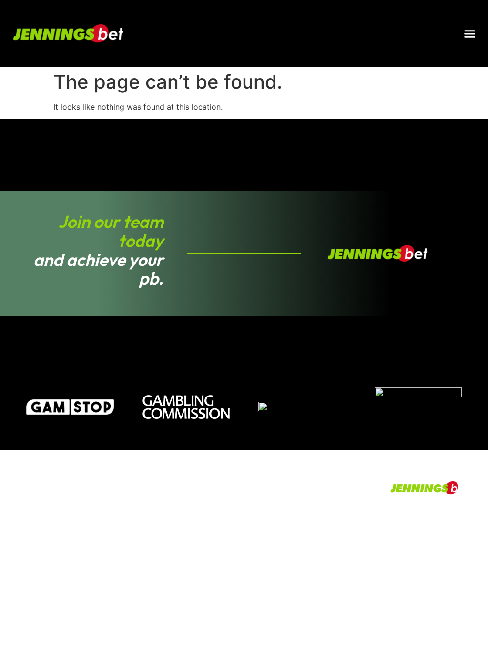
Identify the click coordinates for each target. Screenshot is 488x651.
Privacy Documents (95, 548)
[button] (470, 33)
